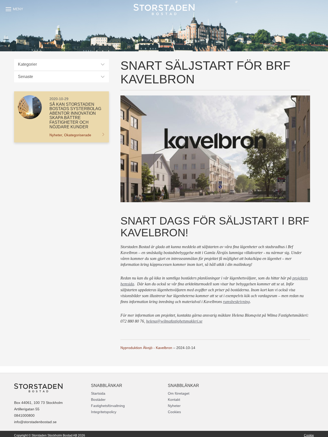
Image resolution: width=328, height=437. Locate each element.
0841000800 (24, 415)
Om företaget (178, 393)
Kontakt (174, 399)
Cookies (174, 412)
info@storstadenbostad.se (35, 422)
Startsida (98, 393)
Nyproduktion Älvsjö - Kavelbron (146, 348)
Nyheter (174, 406)
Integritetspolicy (103, 412)
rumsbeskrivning (236, 301)
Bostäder (98, 399)
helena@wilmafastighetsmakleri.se (174, 321)
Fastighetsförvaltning (108, 406)
